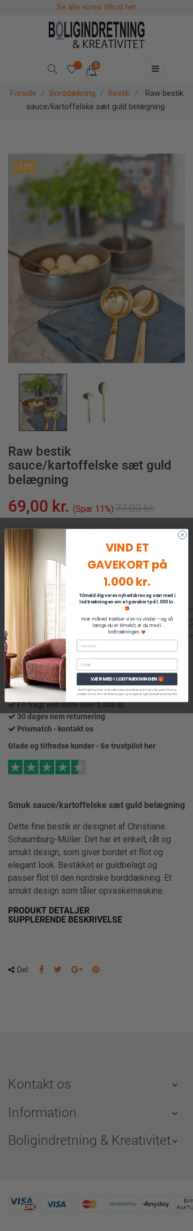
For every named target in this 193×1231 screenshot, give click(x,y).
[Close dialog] (182, 535)
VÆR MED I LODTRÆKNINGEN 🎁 (127, 679)
